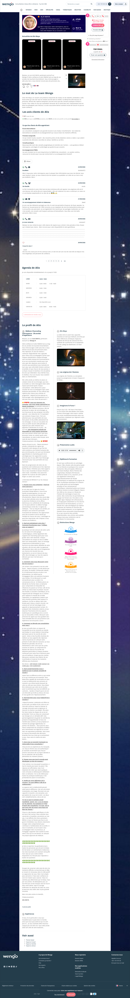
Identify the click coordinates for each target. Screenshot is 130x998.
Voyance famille (31, 944)
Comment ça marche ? (95, 39)
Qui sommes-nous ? (44, 958)
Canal (58, 10)
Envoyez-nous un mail (117, 963)
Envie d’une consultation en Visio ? (98, 41)
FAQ (40, 963)
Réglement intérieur (7, 985)
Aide (41, 10)
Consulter (97, 25)
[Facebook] (4, 966)
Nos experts (42, 965)
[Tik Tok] (16, 966)
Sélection (77, 10)
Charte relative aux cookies (69, 985)
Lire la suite (26, 84)
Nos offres (42, 967)
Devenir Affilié (79, 960)
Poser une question (97, 55)
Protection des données (27, 985)
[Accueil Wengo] (10, 956)
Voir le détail (75, 119)
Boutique (107, 10)
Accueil (21, 10)
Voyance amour (31, 946)
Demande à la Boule (80, 971)
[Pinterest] (14, 966)
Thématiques (67, 10)
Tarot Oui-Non (79, 974)
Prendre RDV (97, 30)
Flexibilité (87, 10)
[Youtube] (9, 966)
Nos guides (97, 10)
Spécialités (49, 10)
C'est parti (71, 994)
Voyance (29, 10)
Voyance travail (31, 942)
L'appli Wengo (79, 976)
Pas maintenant (59, 994)
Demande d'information (98, 59)
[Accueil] (8, 4)
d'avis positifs (79, 28)
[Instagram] (7, 966)
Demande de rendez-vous (32, 314)
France (121, 985)
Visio (35, 10)
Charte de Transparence (48, 985)
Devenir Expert (79, 958)
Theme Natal (30, 940)
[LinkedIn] (11, 966)
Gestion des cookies (89, 985)
